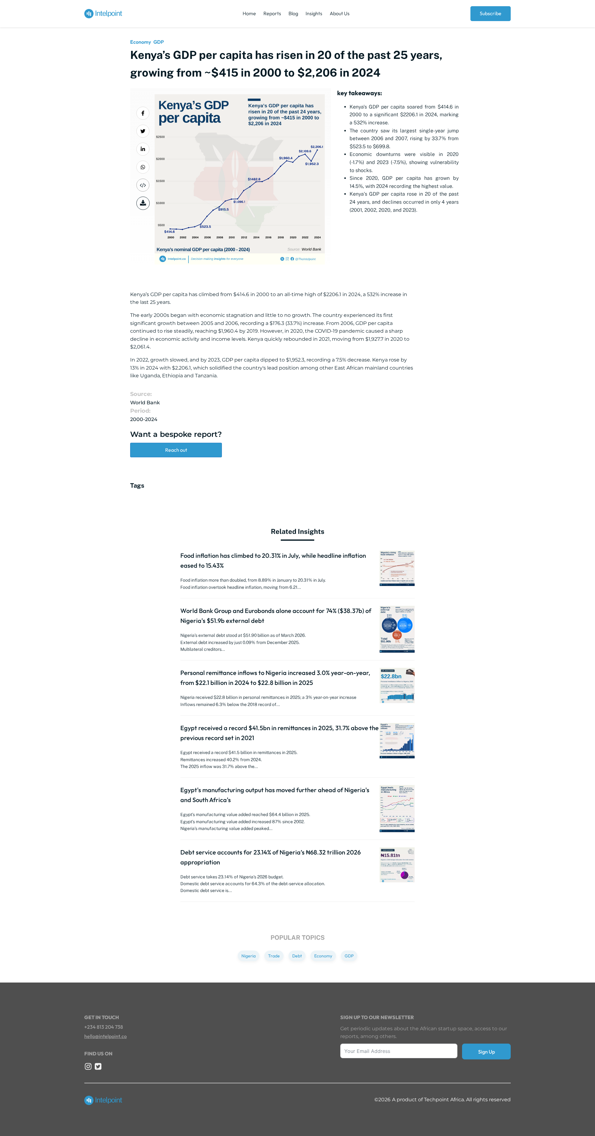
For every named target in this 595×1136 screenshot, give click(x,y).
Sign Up (486, 1052)
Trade (274, 956)
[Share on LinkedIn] (142, 149)
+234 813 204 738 (103, 1027)
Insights (314, 13)
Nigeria (248, 956)
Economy (140, 42)
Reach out (176, 450)
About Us (340, 13)
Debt (297, 956)
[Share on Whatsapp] (142, 167)
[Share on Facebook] (142, 113)
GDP (158, 42)
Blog (293, 13)
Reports (272, 13)
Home (249, 13)
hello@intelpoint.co (105, 1036)
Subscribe (490, 13)
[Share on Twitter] (142, 131)
